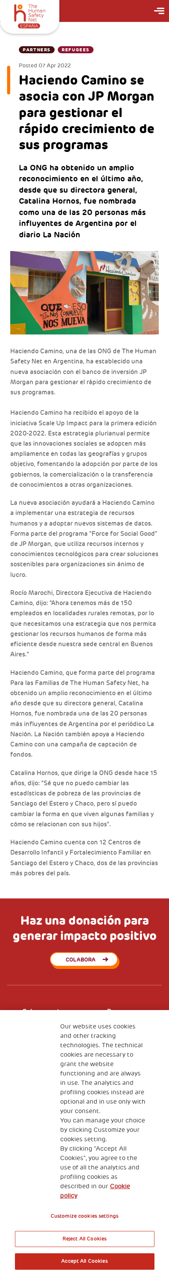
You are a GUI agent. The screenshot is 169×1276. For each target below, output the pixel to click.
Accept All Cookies (84, 1261)
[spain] (29, 15)
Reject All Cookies (84, 1239)
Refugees (75, 49)
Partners (36, 49)
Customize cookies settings (84, 1216)
